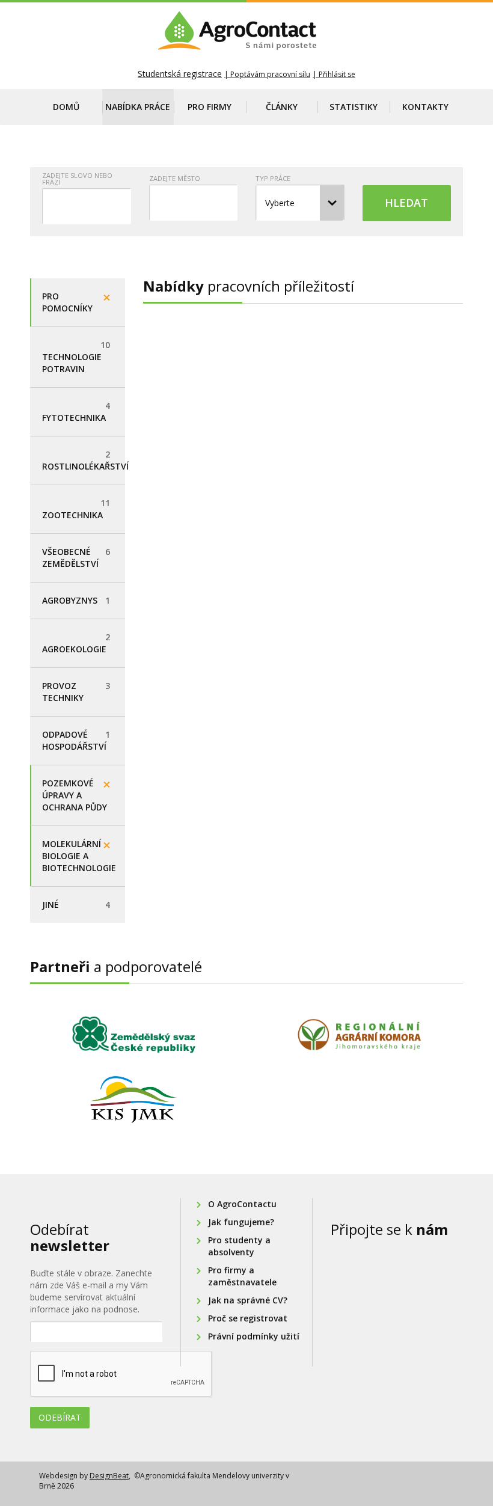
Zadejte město (174, 178)
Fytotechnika (76, 411)
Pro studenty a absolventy (239, 1246)
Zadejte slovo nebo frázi (77, 178)
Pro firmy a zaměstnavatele (242, 1276)
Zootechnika (76, 509)
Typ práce (273, 178)
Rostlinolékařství (83, 460)
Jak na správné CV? (247, 1300)
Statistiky (353, 106)
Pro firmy (209, 106)
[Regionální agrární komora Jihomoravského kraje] (359, 1034)
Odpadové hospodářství (76, 740)
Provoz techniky (76, 691)
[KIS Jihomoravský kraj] (133, 1099)
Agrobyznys (76, 600)
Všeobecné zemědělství (76, 557)
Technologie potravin (76, 357)
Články (282, 106)
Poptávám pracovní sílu (270, 74)
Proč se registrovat (247, 1318)
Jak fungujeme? (241, 1222)
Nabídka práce (137, 106)
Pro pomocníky (67, 302)
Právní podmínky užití (253, 1336)
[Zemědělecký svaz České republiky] (133, 1034)
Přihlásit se (337, 74)
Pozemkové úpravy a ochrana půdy (74, 795)
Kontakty (425, 106)
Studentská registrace (180, 73)
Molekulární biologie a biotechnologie (79, 856)
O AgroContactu (242, 1204)
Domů (66, 106)
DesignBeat (109, 1476)
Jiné (76, 904)
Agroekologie (76, 643)
